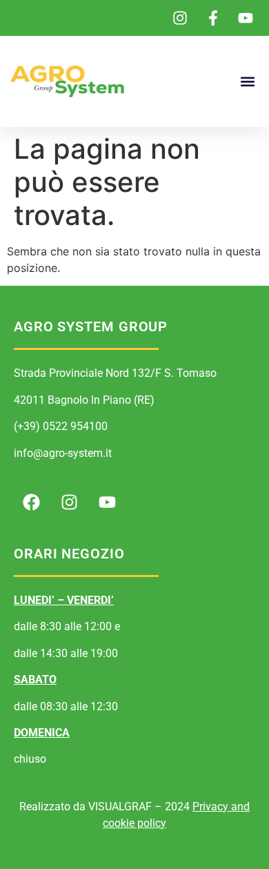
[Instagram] (69, 502)
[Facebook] (31, 502)
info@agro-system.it (63, 453)
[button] (247, 81)
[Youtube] (107, 502)
